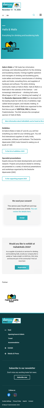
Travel (10, 338)
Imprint (25, 401)
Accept (22, 218)
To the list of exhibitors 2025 (14, 151)
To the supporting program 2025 (16, 179)
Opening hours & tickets (16, 334)
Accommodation (13, 342)
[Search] (34, 15)
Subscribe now (22, 377)
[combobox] (34, 15)
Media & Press (13, 354)
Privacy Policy (17, 401)
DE (3, 15)
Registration (22, 267)
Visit (9, 330)
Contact (31, 401)
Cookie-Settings (6, 401)
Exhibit (10, 348)
